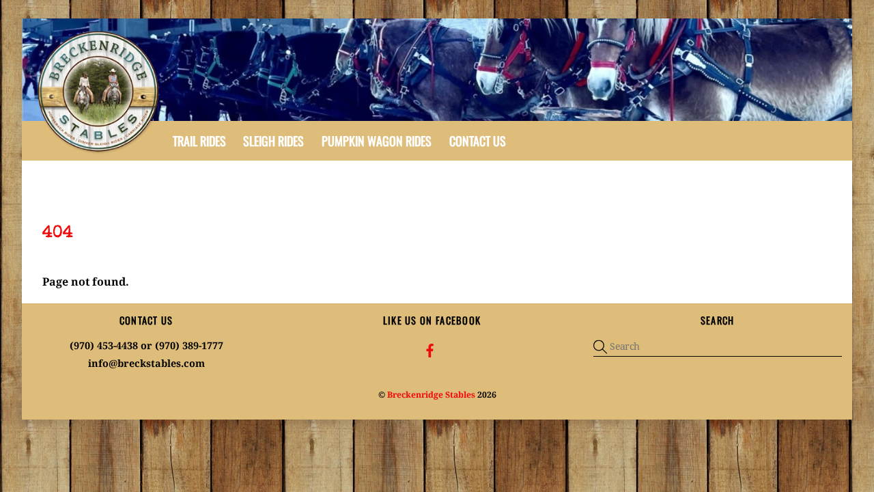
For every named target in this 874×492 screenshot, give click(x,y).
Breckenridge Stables (431, 394)
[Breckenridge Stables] (100, 151)
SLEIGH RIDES (273, 141)
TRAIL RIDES (199, 141)
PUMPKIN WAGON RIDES (377, 141)
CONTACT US (477, 141)
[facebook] (430, 349)
